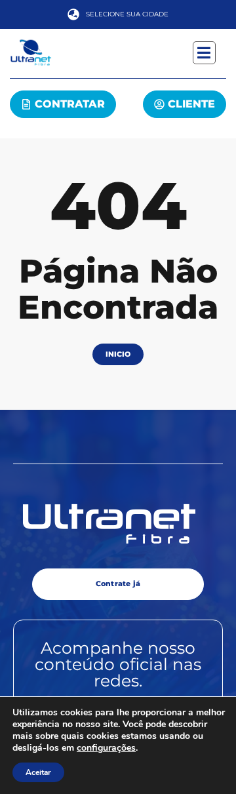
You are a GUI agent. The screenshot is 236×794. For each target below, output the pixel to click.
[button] (204, 52)
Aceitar (38, 772)
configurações (106, 748)
